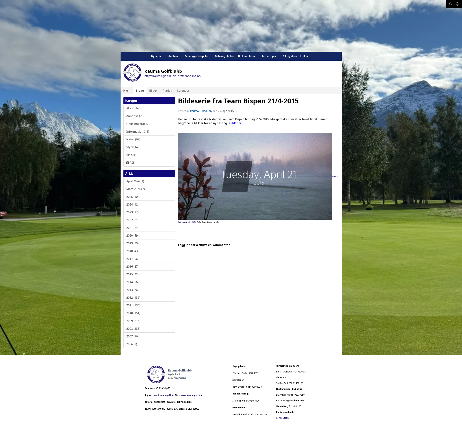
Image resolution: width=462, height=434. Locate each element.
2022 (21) (132, 220)
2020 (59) (132, 235)
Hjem (126, 91)
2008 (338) (133, 329)
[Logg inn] (457, 4)
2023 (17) (132, 212)
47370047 (301, 371)
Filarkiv (167, 91)
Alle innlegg (134, 108)
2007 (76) (132, 336)
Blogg (140, 91)
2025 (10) (132, 197)
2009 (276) (133, 321)
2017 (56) (132, 259)
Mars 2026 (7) (135, 189)
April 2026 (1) (135, 181)
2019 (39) (132, 243)
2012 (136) (133, 298)
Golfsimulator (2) (137, 124)
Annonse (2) (134, 116)
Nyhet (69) (133, 139)
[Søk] (451, 4)
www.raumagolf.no (191, 395)
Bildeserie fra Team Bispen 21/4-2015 (238, 100)
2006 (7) (131, 344)
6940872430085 (164, 408)
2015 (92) (132, 274)
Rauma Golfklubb (201, 111)
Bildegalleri (290, 56)
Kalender (183, 91)
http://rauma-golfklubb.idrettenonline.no (172, 76)
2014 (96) (132, 282)
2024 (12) (132, 204)
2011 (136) (133, 305)
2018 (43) (132, 251)
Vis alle (131, 155)
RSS (132, 163)
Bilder (153, 91)
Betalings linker (224, 56)
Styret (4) (132, 147)
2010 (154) (133, 313)
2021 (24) (132, 228)
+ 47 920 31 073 (162, 388)
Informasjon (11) (137, 132)
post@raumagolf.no (163, 395)
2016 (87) (132, 267)
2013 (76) (132, 290)
